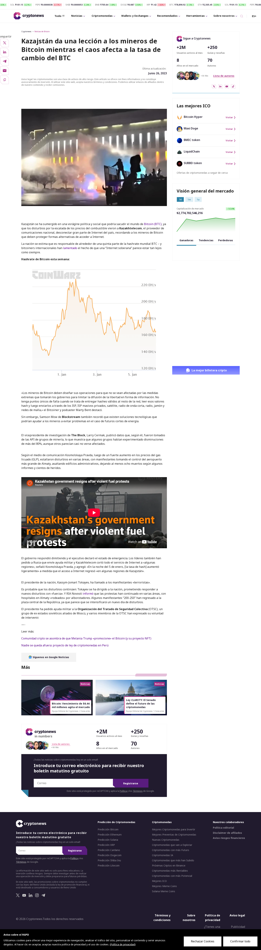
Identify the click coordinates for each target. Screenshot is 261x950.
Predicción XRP (106, 845)
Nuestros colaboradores (228, 822)
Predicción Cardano (109, 850)
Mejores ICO (159, 881)
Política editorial (223, 827)
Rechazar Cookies (202, 941)
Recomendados (167, 15)
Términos (138, 790)
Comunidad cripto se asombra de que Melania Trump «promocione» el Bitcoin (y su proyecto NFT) (86, 638)
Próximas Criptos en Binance (168, 865)
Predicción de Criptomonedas (116, 822)
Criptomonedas (102, 15)
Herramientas (195, 15)
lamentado (70, 248)
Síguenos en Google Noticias (50, 657)
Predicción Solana (108, 840)
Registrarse (130, 783)
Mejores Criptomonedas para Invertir (173, 829)
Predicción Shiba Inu (109, 860)
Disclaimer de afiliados (227, 833)
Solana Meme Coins (163, 891)
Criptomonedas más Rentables (170, 870)
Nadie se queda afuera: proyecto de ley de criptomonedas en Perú (64, 645)
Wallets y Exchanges (134, 15)
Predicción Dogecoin (109, 855)
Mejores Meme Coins (164, 886)
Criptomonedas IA (162, 855)
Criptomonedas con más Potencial (172, 876)
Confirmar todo (240, 941)
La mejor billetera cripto (209, 370)
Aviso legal (237, 915)
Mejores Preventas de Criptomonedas (174, 834)
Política (123, 790)
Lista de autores (223, 76)
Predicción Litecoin (108, 865)
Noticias (76, 15)
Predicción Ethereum (110, 834)
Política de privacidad (212, 918)
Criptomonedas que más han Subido (173, 860)
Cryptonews (26, 31)
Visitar (229, 117)
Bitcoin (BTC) (153, 224)
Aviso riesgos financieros (229, 838)
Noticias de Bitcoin (42, 31)
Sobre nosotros (224, 15)
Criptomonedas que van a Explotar (172, 845)
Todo (58, 16)
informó (88, 594)
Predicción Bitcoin (108, 829)
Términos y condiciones (161, 918)
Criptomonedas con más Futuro (170, 850)
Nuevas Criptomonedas (165, 840)
